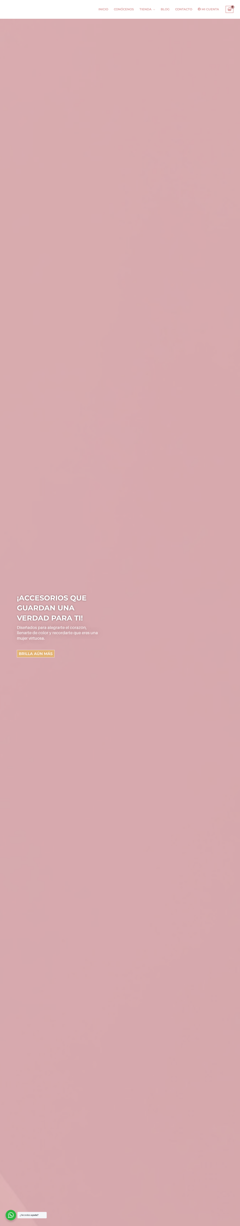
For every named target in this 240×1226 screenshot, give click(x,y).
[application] (153, 9)
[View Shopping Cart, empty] (229, 9)
